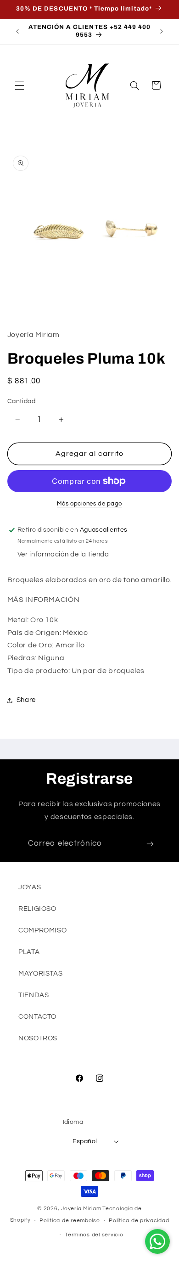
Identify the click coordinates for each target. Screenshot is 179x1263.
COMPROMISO (42, 930)
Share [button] (26, 699)
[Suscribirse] (150, 844)
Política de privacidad (139, 1220)
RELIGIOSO (37, 908)
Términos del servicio (94, 1234)
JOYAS (29, 887)
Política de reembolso (69, 1220)
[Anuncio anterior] (17, 31)
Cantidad (21, 401)
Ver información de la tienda (63, 554)
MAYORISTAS (40, 973)
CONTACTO (37, 1016)
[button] (19, 85)
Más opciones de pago (89, 504)
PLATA (28, 952)
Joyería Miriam (81, 1208)
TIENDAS (33, 995)
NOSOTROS (37, 1038)
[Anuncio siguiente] (161, 31)
